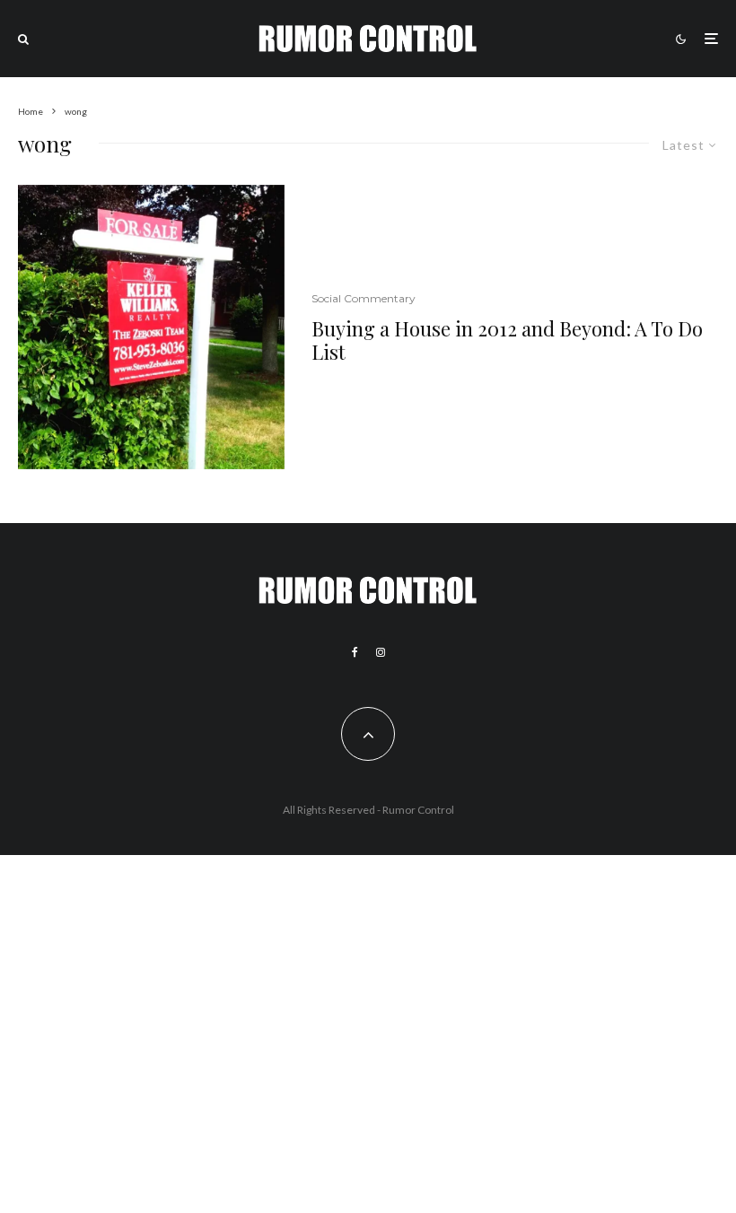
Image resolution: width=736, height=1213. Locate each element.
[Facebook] (355, 652)
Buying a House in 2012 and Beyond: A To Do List (507, 340)
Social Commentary (363, 298)
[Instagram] (380, 652)
